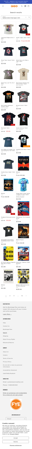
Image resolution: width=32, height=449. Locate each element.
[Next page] (26, 295)
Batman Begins (20, 239)
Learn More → (7, 314)
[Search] (29, 17)
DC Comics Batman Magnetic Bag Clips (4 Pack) (8, 263)
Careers (5, 355)
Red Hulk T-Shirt (5, 128)
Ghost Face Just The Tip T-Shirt (8, 83)
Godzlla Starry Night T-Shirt (8, 172)
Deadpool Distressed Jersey (8, 217)
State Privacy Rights (9, 339)
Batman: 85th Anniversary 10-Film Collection (22, 285)
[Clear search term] (26, 17)
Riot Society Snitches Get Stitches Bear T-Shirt (22, 83)
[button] (3, 6)
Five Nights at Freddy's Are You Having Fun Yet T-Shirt (8, 150)
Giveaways (5, 389)
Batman (18, 172)
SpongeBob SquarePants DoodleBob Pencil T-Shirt (7, 240)
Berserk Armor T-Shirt (21, 105)
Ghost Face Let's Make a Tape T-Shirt (22, 61)
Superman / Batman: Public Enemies (23, 263)
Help (4, 322)
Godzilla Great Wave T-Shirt (23, 149)
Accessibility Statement (10, 370)
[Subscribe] (24, 419)
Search (5, 332)
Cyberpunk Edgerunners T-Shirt (8, 38)
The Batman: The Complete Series (23, 218)
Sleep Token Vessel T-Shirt (8, 60)
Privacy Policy (14, 434)
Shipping (5, 336)
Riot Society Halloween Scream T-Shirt (7, 106)
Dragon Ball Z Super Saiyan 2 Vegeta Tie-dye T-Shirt (23, 194)
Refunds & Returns (8, 342)
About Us (5, 351)
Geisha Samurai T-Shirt (22, 128)
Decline (16, 441)
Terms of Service (8, 358)
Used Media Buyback (9, 373)
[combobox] (16, 17)
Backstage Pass (7, 329)
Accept (16, 438)
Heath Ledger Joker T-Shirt (23, 37)
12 (22, 295)
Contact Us (6, 326)
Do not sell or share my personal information (12, 365)
